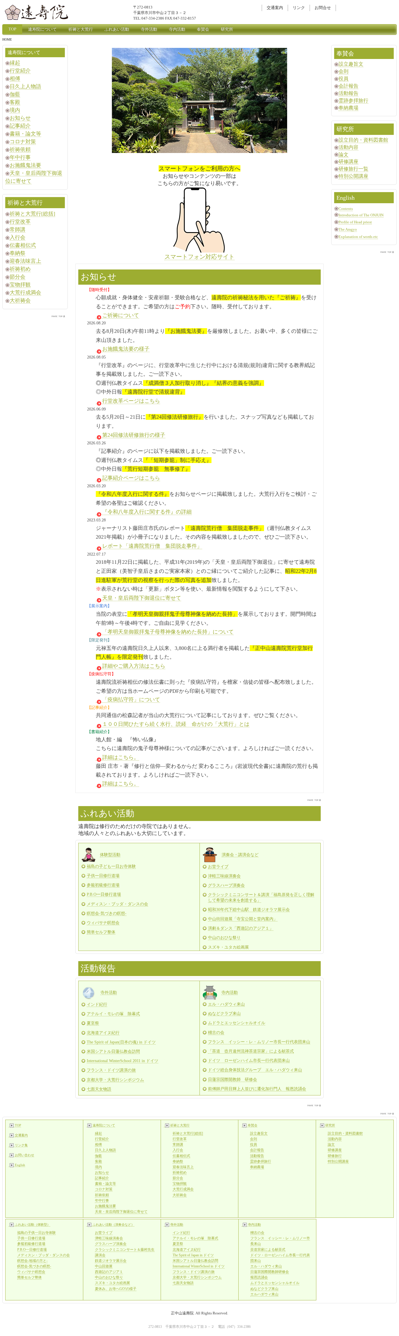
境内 (15, 110)
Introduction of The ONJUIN (361, 215)
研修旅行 (335, 1156)
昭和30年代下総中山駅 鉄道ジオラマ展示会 (249, 909)
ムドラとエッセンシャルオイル (236, 1023)
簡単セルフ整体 (101, 932)
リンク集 (21, 1145)
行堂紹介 (20, 71)
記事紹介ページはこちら (131, 478)
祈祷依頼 (20, 149)
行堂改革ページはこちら (131, 401)
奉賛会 (203, 29)
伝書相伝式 (23, 245)
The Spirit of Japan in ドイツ (193, 1255)
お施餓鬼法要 (25, 165)
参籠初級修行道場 (103, 885)
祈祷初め (20, 269)
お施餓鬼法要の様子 (126, 349)
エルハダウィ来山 (264, 1294)
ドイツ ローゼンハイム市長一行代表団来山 (249, 1060)
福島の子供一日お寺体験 (36, 1233)
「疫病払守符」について (131, 699)
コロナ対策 (23, 142)
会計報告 (348, 86)
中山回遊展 (103, 1266)
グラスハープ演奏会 (226, 885)
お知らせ (20, 118)
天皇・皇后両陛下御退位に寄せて (141, 598)
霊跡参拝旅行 (353, 100)
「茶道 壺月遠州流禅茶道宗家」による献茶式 (251, 1051)
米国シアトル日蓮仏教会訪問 (113, 1051)
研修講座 (348, 161)
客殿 (15, 102)
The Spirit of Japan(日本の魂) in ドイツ (121, 1042)
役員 (343, 78)
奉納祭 (17, 253)
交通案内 (275, 7)
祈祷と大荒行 (80, 29)
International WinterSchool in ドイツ (199, 1266)
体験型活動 (110, 855)
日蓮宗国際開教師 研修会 (232, 1079)
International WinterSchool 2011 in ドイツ (122, 1061)
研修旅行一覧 (353, 169)
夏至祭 (93, 1023)
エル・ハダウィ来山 (226, 1004)
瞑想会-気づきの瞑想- (106, 913)
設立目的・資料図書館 (363, 140)
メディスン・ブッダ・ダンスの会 (117, 904)
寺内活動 (177, 29)
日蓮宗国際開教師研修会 (269, 1272)
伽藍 (15, 94)
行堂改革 (20, 222)
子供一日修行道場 (103, 876)
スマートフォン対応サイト (199, 256)
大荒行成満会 (25, 292)
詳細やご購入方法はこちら (133, 666)
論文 (343, 154)
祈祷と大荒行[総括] (32, 214)
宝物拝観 (20, 285)
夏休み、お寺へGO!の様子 (115, 1289)
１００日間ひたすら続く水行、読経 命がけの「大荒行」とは (175, 724)
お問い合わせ (24, 1155)
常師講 (17, 229)
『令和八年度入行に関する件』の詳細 (147, 512)
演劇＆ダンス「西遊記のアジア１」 (240, 928)
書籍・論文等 (25, 134)
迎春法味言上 (25, 261)
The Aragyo (348, 229)
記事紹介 (20, 126)
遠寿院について (42, 29)
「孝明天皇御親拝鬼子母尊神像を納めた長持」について (168, 632)
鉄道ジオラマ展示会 (110, 1261)
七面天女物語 (99, 1089)
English (20, 1165)
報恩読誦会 (259, 1277)
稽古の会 (216, 1032)
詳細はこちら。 (120, 757)
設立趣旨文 (351, 64)
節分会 (17, 277)
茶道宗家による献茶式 (267, 1250)
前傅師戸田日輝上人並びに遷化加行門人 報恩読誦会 (257, 1089)
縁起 (15, 63)
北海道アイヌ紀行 (103, 1033)
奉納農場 (348, 108)
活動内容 (348, 147)
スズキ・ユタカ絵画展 (112, 1283)
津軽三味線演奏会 (224, 876)
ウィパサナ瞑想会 (103, 923)
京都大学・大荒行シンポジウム (115, 1080)
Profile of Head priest (355, 222)
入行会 (17, 237)
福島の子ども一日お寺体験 (111, 866)
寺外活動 (149, 29)
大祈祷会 (20, 300)
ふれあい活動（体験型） (32, 1224)
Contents (346, 208)
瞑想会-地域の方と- (32, 1261)
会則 (343, 71)
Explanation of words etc (358, 236)
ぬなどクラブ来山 (224, 1013)
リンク (299, 7)
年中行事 (20, 157)
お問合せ (323, 7)
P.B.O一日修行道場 (104, 894)
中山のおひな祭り (224, 937)
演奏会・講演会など (240, 855)
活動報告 (348, 93)
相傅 (15, 78)
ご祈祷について (120, 315)
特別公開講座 (353, 176)
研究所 (227, 29)
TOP (12, 29)
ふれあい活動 (117, 29)
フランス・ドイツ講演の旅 (111, 1070)
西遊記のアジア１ (109, 1272)
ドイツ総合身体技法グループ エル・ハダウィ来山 (255, 1070)
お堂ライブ (218, 866)
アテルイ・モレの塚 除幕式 (113, 1014)
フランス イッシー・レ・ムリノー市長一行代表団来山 (259, 1042)
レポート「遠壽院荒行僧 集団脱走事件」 (152, 546)
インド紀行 (97, 1004)
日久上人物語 (25, 86)
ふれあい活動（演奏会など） (113, 1224)
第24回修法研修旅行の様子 (133, 435)
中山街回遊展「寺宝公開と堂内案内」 (242, 919)
